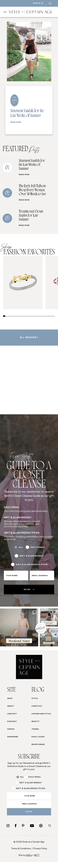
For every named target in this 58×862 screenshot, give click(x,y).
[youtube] (32, 825)
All (21, 547)
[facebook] (15, 825)
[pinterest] (23, 825)
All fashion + (29, 338)
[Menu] (5, 11)
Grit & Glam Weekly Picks (32, 565)
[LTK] (41, 825)
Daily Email (37, 547)
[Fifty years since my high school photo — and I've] (49, 637)
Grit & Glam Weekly (31, 556)
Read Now (15, 122)
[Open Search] (50, 3)
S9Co (29, 855)
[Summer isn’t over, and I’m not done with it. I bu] (49, 618)
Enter (27, 589)
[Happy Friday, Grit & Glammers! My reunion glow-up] (19, 627)
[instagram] (8, 826)
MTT (36, 855)
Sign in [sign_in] (36, 3)
